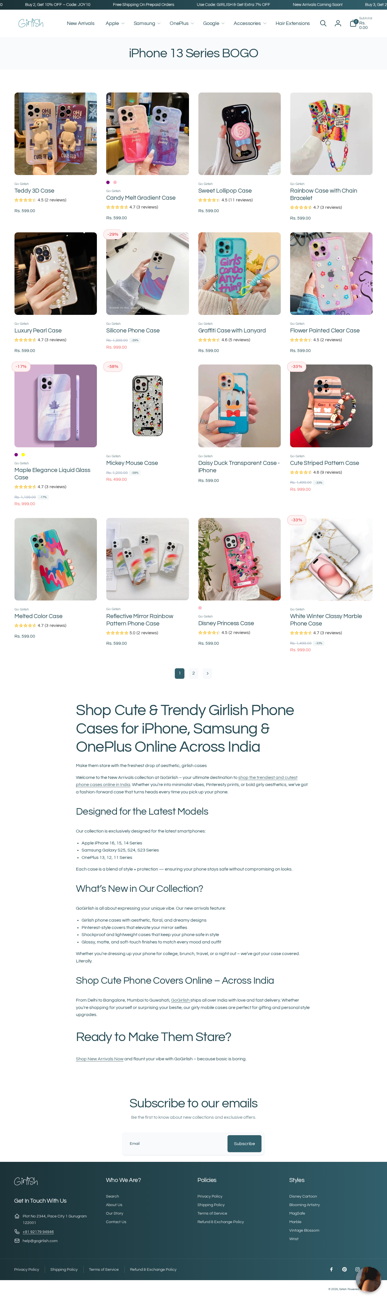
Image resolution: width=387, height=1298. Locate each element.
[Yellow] (23, 454)
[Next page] (207, 673)
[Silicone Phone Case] (148, 304)
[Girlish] (26, 1185)
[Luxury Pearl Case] (56, 304)
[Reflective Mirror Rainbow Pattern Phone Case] (148, 589)
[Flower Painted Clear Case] (331, 304)
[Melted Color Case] (56, 590)
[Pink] (115, 182)
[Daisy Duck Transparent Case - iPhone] (239, 437)
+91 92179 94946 (38, 1232)
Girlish (343, 1289)
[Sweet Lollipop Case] (239, 164)
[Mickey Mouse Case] (148, 437)
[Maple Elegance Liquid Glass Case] (56, 437)
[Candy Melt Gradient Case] (148, 164)
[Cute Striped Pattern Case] (331, 437)
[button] (113, 23)
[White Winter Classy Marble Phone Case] (331, 590)
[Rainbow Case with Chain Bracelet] (331, 164)
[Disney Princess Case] (239, 590)
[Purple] (108, 182)
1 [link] (179, 673)
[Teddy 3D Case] (56, 164)
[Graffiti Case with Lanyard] (239, 304)
